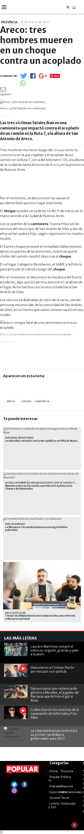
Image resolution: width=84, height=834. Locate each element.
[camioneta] (42, 389)
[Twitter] (23, 77)
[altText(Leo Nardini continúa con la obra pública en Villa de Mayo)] (42, 428)
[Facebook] (33, 77)
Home (54, 771)
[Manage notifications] (74, 825)
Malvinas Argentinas (19, 437)
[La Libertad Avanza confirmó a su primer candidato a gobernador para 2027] (16, 733)
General (55, 798)
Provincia (9, 22)
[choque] (26, 389)
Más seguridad (15, 524)
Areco (54, 165)
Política (66, 777)
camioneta (8, 155)
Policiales (56, 786)
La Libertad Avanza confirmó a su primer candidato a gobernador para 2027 (54, 735)
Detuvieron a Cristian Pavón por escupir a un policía (52, 669)
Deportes (67, 786)
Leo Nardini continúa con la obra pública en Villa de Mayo (41, 440)
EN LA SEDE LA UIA (15, 612)
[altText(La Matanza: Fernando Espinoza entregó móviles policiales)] (33, 518)
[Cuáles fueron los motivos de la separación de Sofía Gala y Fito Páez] (16, 712)
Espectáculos (58, 792)
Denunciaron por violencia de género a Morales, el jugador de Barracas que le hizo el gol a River (55, 694)
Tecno (65, 798)
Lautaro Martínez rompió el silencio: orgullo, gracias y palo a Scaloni (54, 650)
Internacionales (71, 792)
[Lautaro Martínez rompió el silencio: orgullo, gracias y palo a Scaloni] (16, 649)
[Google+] (43, 77)
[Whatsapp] (23, 84)
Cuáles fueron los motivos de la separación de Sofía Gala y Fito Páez (55, 713)
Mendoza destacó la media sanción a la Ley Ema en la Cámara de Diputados (38, 487)
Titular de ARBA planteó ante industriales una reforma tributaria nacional (40, 617)
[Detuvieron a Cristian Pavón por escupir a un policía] (16, 670)
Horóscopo (68, 803)
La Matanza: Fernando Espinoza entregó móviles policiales (36, 528)
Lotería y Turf (53, 805)
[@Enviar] (3, 90)
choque (59, 150)
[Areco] (11, 389)
